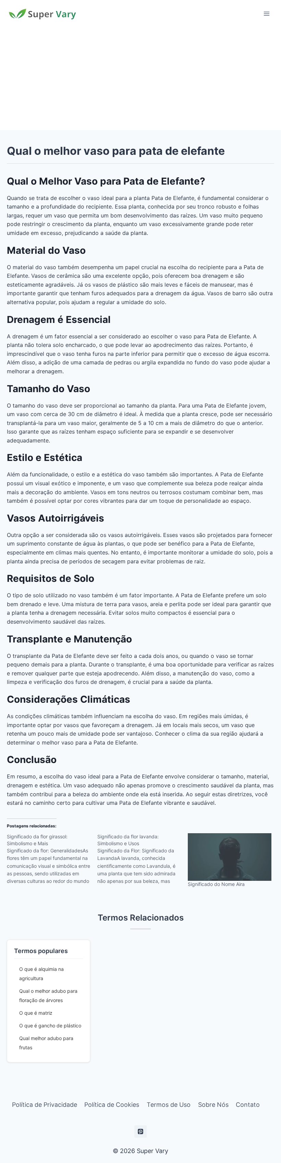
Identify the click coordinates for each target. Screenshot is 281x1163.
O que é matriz (35, 1013)
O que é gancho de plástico (50, 1025)
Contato (248, 1104)
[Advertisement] (140, 79)
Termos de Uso (169, 1104)
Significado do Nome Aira (216, 884)
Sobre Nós (213, 1104)
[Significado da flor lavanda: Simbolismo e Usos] (142, 861)
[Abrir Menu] (266, 13)
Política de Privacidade (44, 1104)
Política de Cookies (111, 1104)
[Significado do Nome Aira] (229, 857)
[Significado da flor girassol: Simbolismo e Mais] (52, 861)
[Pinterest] (140, 1131)
